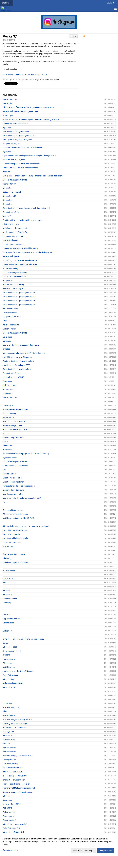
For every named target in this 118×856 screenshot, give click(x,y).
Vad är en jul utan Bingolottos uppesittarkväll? (22, 498)
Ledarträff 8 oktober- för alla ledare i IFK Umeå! (22, 148)
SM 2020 (6, 582)
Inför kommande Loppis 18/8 (15, 228)
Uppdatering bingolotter (13, 494)
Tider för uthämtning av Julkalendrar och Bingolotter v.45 (26, 208)
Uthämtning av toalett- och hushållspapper (20, 248)
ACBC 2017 (7, 808)
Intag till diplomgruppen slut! (15, 824)
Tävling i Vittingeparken (12, 534)
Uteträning (7, 603)
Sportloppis (8, 115)
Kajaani (6, 433)
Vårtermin (7, 341)
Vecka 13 (7, 615)
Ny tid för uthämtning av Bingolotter (17, 357)
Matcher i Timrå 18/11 (12, 804)
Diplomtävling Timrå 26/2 (13, 437)
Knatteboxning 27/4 (11, 707)
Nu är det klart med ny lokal (14, 160)
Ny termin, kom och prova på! (15, 530)
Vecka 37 (10, 36)
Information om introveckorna (15, 727)
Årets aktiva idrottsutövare (14, 554)
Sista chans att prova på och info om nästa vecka (23, 639)
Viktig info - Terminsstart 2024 (15, 276)
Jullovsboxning (9, 740)
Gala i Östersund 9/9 (11, 828)
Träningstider (8, 731)
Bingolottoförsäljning (12, 144)
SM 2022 (6, 349)
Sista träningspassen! (12, 542)
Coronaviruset (8, 623)
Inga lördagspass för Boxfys (15, 776)
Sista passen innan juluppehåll (15, 466)
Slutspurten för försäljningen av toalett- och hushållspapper (27, 252)
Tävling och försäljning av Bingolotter (18, 139)
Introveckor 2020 (10, 647)
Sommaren (7, 393)
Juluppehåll (8, 800)
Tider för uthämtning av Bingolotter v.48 (19, 293)
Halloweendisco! (10, 313)
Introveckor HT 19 (10, 687)
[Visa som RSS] (84, 36)
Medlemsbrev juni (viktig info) (15, 232)
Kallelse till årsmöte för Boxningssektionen (20, 111)
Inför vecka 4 (8, 450)
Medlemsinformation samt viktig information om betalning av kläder (31, 119)
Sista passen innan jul (12, 651)
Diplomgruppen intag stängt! (15, 723)
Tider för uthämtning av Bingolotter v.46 (19, 301)
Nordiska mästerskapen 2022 (15, 421)
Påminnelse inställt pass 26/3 (15, 429)
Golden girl (7, 631)
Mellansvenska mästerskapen (15, 409)
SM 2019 (6, 655)
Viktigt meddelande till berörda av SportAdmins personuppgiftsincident (32, 176)
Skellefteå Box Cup (11, 764)
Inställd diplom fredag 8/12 (14, 288)
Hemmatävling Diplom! (12, 425)
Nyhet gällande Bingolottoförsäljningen (19, 486)
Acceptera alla (105, 850)
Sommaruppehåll (10, 599)
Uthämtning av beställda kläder (16, 123)
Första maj (7, 703)
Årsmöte (6, 172)
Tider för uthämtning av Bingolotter (17, 369)
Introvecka (7, 591)
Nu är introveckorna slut (12, 768)
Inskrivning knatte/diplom (13, 683)
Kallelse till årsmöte (11, 256)
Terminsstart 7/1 (9, 184)
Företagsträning (9, 760)
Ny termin (7, 127)
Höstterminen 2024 (11, 224)
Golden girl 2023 (9, 329)
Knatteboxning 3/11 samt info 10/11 (18, 756)
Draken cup (7, 381)
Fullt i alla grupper (10, 385)
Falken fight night (10, 812)
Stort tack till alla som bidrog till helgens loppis (22, 220)
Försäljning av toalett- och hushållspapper (20, 168)
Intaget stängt (8, 679)
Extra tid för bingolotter (12, 478)
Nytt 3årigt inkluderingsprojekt (15, 538)
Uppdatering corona (11, 619)
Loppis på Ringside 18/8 (13, 236)
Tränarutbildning (9, 413)
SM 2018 (6, 744)
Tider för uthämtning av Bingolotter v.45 (19, 305)
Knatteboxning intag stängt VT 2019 (17, 719)
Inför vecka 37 (9, 389)
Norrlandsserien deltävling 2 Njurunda (18, 671)
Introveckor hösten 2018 (13, 772)
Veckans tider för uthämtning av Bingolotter (21, 345)
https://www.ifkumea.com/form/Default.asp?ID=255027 (26, 74)
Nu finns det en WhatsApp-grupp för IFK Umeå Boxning (26, 454)
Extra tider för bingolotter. (13, 482)
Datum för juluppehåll (12, 192)
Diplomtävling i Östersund (13, 490)
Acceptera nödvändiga (83, 850)
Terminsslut (7, 103)
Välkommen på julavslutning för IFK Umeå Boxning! (24, 353)
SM (4, 470)
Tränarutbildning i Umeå (13, 510)
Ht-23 (5, 321)
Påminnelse (7, 663)
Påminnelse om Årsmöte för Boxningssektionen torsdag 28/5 (28, 107)
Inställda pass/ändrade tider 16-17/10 (18, 518)
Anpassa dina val (10, 850)
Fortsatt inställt (9, 570)
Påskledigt (7, 558)
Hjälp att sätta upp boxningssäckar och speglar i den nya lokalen (30, 156)
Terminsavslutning (10, 240)
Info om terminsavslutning (13, 284)
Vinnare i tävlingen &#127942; (15, 180)
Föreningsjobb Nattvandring (14, 244)
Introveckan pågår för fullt (13, 832)
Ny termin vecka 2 (10, 458)
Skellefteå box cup (10, 675)
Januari (6, 643)
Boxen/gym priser (10, 816)
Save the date (8, 417)
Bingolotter (7, 188)
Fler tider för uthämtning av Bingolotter (19, 361)
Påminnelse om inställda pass (15, 514)
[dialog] (59, 844)
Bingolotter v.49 (9, 196)
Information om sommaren (14, 780)
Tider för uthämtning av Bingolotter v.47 (19, 135)
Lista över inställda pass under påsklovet (20, 264)
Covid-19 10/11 (9, 578)
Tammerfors (8, 446)
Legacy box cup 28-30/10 (13, 377)
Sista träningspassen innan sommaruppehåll (21, 164)
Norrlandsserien (9, 659)
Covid (5, 442)
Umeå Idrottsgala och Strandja (15, 562)
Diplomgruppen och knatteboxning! (17, 792)
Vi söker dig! (8, 546)
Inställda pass (9, 667)
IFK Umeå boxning (10, 309)
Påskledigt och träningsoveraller (16, 784)
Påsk (5, 711)
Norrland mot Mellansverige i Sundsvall (19, 788)
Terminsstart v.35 (10, 99)
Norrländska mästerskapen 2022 (16, 365)
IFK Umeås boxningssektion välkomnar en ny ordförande (26, 526)
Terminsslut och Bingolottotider (16, 131)
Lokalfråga (7, 337)
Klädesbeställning (10, 268)
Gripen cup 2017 (9, 820)
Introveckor (7, 595)
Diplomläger (8, 405)
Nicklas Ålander (9, 474)
